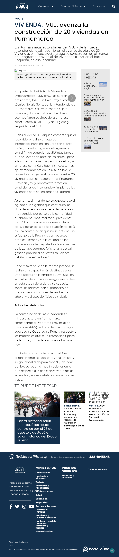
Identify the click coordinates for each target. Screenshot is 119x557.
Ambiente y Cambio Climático (46, 516)
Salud (39, 495)
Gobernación (43, 472)
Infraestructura (44, 491)
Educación (41, 498)
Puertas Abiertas (72, 6)
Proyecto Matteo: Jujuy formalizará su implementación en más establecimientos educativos (94, 101)
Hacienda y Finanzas (42, 477)
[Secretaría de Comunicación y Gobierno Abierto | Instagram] (24, 506)
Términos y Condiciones (18, 542)
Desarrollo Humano (42, 510)
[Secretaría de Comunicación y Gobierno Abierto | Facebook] (10, 506)
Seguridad (41, 502)
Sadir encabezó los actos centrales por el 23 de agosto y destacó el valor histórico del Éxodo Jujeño (37, 430)
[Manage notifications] (112, 550)
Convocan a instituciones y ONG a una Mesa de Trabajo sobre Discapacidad (95, 114)
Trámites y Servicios (68, 476)
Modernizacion (44, 531)
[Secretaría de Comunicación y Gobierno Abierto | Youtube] (31, 506)
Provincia (99, 6)
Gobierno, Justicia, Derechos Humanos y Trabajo (46, 524)
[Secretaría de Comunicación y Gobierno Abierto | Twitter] (17, 506)
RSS (11, 546)
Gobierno (44, 6)
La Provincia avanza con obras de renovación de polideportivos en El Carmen (94, 143)
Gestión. (94, 405)
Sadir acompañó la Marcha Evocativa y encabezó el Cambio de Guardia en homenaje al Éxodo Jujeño (74, 418)
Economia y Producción (42, 486)
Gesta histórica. (30, 421)
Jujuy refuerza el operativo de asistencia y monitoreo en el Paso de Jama (91, 132)
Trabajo (40, 482)
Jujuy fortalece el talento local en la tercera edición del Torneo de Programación (99, 412)
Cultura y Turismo (46, 506)
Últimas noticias (97, 469)
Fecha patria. (72, 405)
